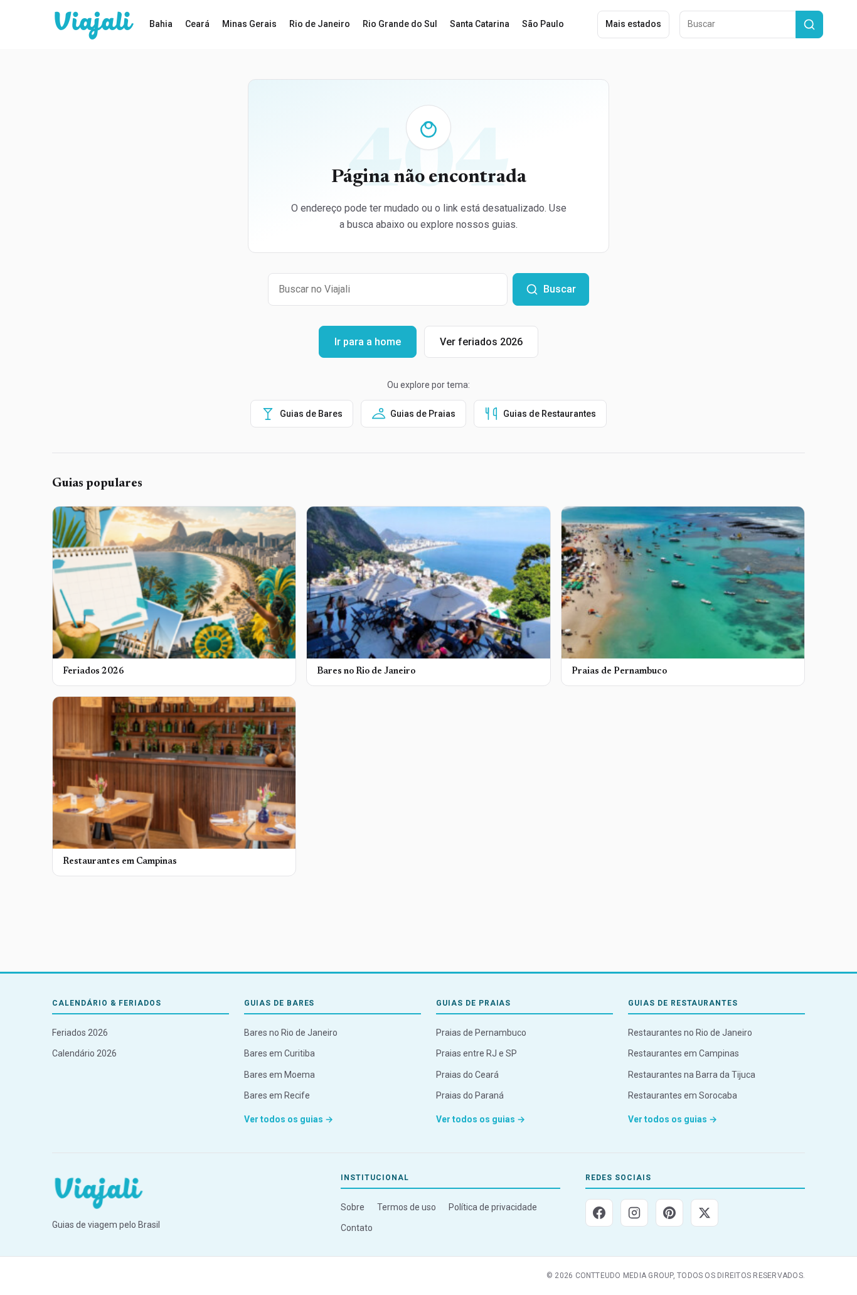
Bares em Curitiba (279, 1053)
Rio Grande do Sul (400, 24)
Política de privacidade (493, 1207)
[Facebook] (599, 1213)
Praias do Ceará (467, 1075)
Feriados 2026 (80, 1033)
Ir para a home (367, 342)
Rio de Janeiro (319, 24)
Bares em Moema (279, 1075)
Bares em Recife (277, 1095)
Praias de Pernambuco (481, 1033)
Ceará (197, 24)
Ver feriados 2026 (481, 342)
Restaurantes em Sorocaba (682, 1095)
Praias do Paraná (470, 1095)
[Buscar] (809, 24)
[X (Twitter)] (704, 1213)
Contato (357, 1228)
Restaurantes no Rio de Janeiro (690, 1033)
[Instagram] (634, 1213)
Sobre (353, 1207)
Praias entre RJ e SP (476, 1053)
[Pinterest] (669, 1213)
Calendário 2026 (84, 1053)
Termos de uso (406, 1207)
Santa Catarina (479, 24)
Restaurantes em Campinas (683, 1053)
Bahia (161, 24)
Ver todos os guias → (288, 1119)
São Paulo (543, 24)
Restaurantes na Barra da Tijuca (691, 1075)
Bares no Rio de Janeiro (291, 1033)
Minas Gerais (249, 24)
